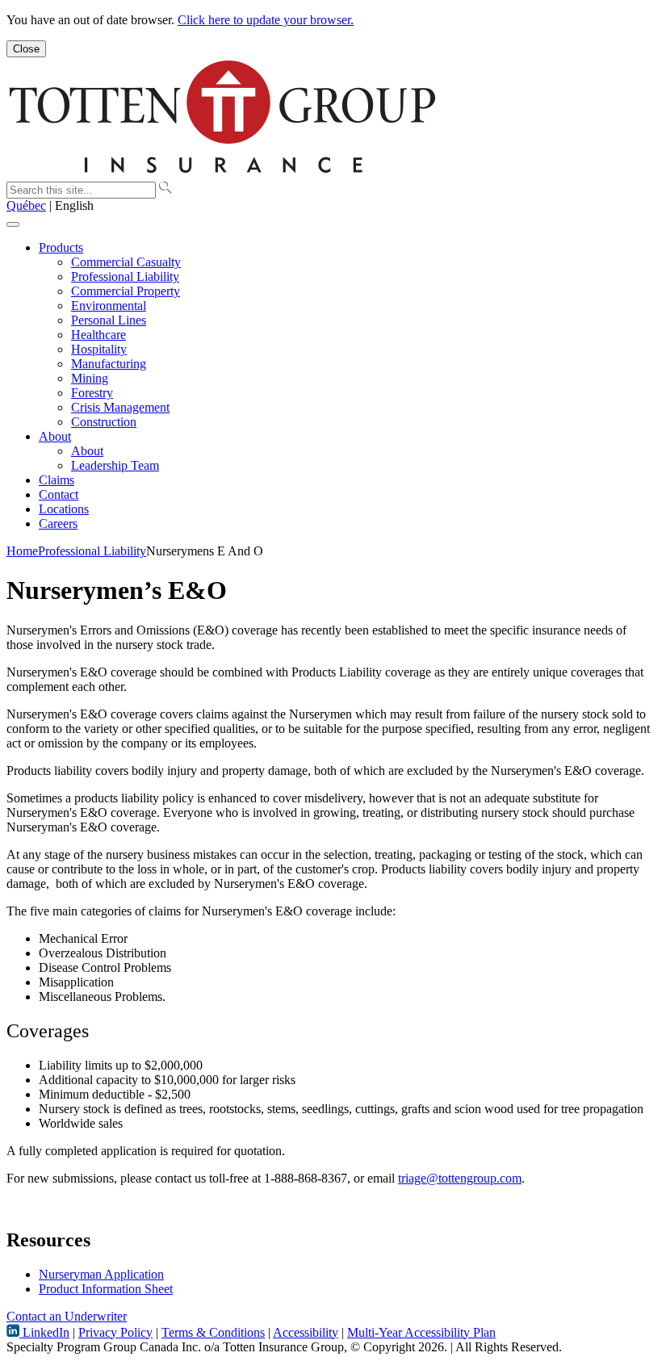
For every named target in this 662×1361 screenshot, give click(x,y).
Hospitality (99, 349)
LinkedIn (44, 1332)
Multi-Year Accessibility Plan (421, 1332)
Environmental (108, 305)
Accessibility (305, 1332)
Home (22, 551)
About (55, 436)
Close (26, 49)
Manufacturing (108, 364)
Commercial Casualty (126, 262)
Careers (58, 523)
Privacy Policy (115, 1332)
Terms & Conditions (213, 1332)
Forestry (92, 393)
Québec (26, 205)
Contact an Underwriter (66, 1316)
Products (61, 247)
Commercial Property (125, 291)
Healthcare (98, 334)
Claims (56, 480)
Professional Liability (125, 276)
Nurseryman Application (101, 1274)
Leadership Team (115, 465)
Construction (103, 422)
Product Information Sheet (106, 1289)
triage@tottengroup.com (460, 1178)
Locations (64, 509)
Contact (58, 494)
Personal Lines (108, 320)
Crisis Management (120, 407)
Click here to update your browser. (266, 20)
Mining (89, 378)
